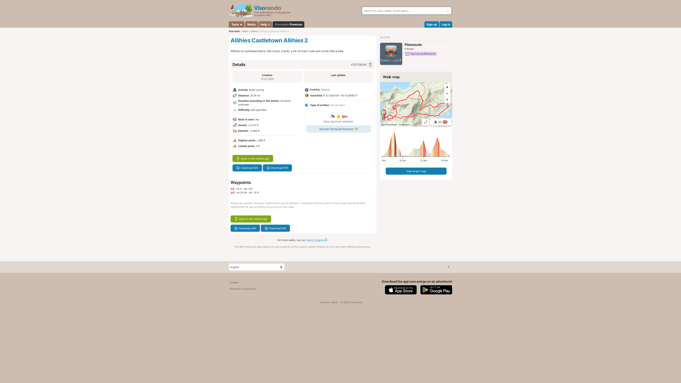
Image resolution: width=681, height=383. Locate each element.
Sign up (432, 24)
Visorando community (243, 288)
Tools (235, 24)
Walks (251, 24)
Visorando (234, 31)
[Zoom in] (447, 87)
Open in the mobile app (255, 158)
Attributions (404, 124)
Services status (329, 302)
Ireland (325, 89)
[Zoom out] (447, 93)
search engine (315, 240)
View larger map (416, 171)
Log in (446, 24)
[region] (416, 104)
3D (442, 122)
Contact (234, 282)
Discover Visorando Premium (336, 129)
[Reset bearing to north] (447, 100)
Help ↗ (265, 24)
